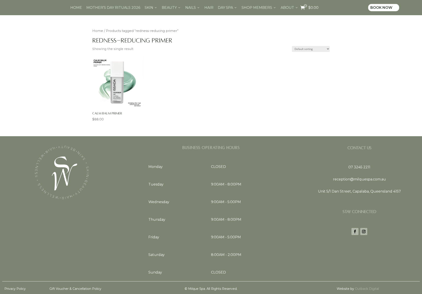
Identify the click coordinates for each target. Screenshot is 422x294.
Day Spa (227, 8)
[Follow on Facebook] (354, 231)
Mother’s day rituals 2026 (113, 8)
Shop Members (259, 8)
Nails (192, 8)
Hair (208, 8)
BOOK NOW (383, 8)
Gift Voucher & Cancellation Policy (75, 289)
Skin (151, 8)
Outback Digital (366, 289)
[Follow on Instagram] (363, 231)
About (289, 8)
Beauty (171, 8)
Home (76, 8)
